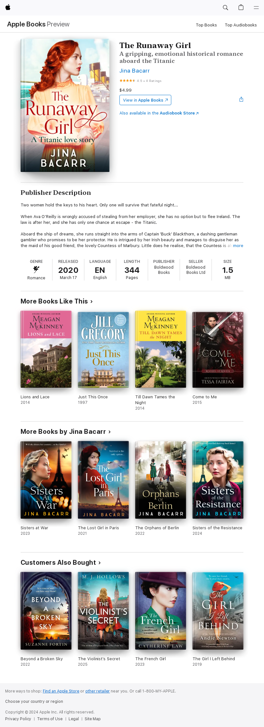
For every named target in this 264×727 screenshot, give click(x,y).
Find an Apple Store (61, 691)
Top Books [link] (206, 25)
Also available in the (157, 113)
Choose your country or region (34, 701)
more (238, 245)
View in (143, 100)
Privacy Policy (18, 719)
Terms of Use (50, 719)
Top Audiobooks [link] (241, 25)
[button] (225, 7)
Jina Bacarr (134, 70)
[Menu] (256, 7)
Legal (74, 719)
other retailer (97, 691)
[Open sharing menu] (241, 100)
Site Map (93, 719)
